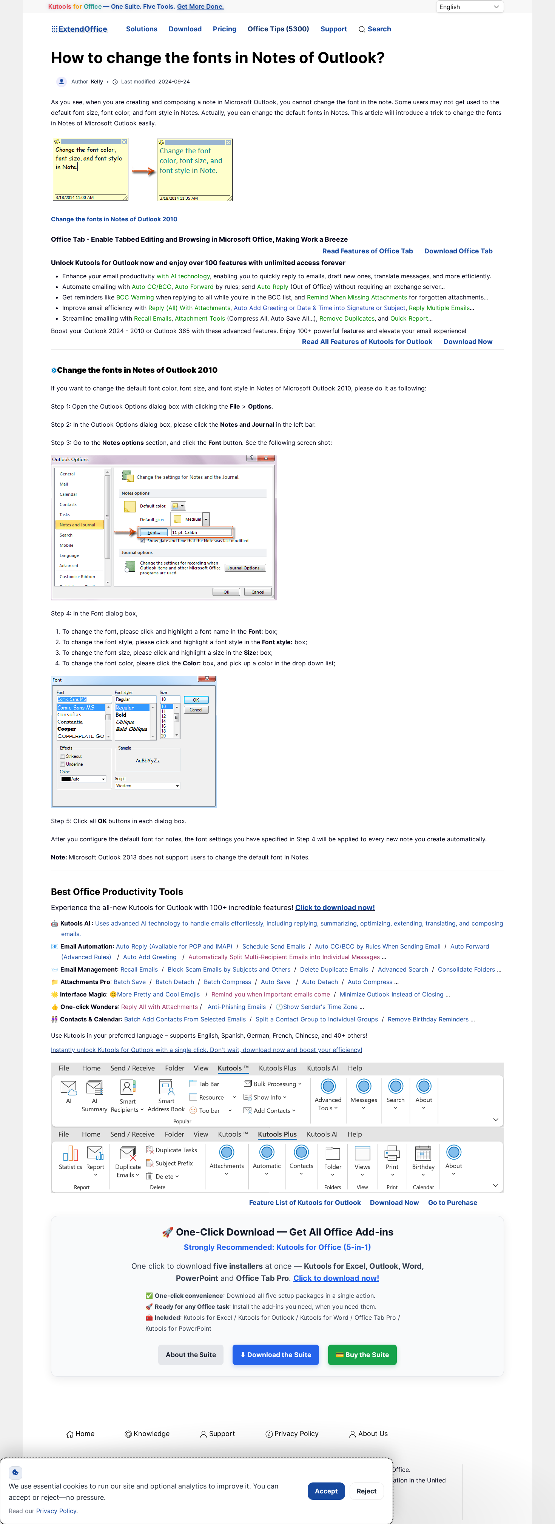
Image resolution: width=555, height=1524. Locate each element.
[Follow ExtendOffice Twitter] (75, 1456)
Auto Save (275, 982)
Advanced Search (403, 969)
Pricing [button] (224, 29)
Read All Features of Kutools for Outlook (367, 342)
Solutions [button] (141, 29)
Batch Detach (175, 982)
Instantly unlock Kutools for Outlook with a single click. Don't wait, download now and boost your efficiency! (206, 1050)
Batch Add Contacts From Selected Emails (185, 1019)
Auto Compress (370, 982)
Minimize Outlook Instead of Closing (392, 994)
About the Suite (191, 1322)
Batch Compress (227, 982)
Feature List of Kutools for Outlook (305, 1170)
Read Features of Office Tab (367, 251)
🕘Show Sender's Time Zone (317, 1006)
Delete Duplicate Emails (334, 969)
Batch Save (130, 982)
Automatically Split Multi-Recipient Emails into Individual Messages (284, 957)
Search (379, 29)
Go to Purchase (453, 1170)
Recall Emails (139, 969)
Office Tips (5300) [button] (278, 29)
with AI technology (183, 276)
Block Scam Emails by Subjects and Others (229, 969)
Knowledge (152, 1401)
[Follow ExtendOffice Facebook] (58, 1456)
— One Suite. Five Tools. (136, 6)
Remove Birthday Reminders (428, 1019)
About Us (373, 1401)
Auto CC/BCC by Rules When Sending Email (378, 946)
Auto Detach (320, 982)
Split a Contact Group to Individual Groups (317, 1019)
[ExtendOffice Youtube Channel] (92, 1456)
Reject (367, 1491)
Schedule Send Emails (273, 946)
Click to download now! (335, 907)
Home (85, 1401)
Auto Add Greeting (151, 957)
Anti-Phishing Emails (237, 1006)
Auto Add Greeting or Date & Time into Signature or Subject (319, 308)
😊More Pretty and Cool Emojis (155, 994)
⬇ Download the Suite (275, 1322)
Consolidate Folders (466, 969)
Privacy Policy (296, 1401)
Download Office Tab (458, 251)
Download (185, 29)
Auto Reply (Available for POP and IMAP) (174, 946)
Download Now (468, 342)
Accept (326, 1491)
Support (334, 29)
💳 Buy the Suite (362, 1322)
